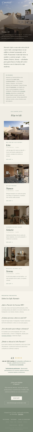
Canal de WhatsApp (24, 419)
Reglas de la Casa (13, 425)
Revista (7, 421)
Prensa (11, 421)
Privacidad (20, 421)
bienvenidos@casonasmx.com (16, 403)
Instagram (6, 419)
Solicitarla (20, 414)
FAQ (15, 421)
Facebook (14, 419)
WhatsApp (16, 398)
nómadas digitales (6, 335)
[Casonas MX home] (6, 3)
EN (19, 2)
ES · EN (21, 425)
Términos (25, 421)
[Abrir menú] (29, 2)
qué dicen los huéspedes (16, 364)
